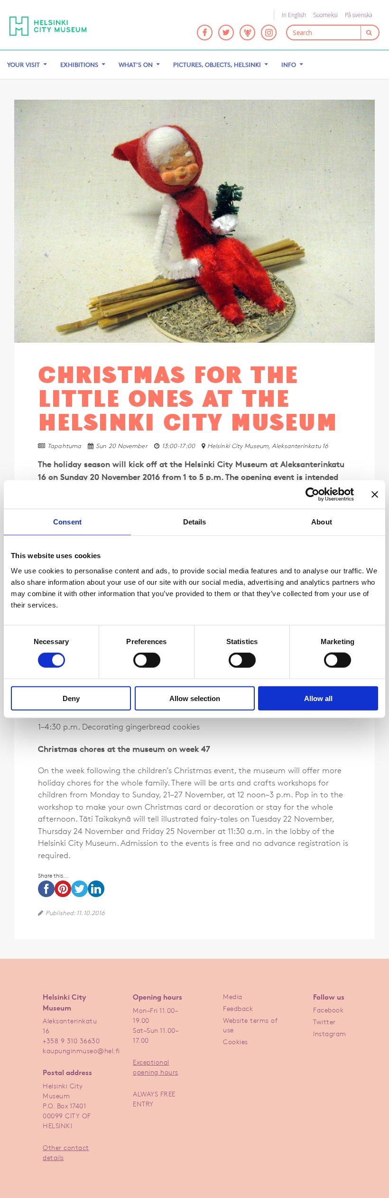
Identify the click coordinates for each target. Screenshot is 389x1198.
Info (288, 64)
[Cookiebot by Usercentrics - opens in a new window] (312, 494)
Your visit (23, 64)
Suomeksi (325, 15)
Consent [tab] (67, 522)
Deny (71, 698)
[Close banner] (374, 494)
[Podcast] (247, 32)
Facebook (328, 1010)
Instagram (329, 1034)
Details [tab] (194, 522)
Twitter (324, 1022)
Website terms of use (250, 1025)
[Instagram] (269, 32)
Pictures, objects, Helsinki (217, 64)
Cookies (235, 1042)
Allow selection (194, 698)
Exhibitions (79, 64)
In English (294, 15)
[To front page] (55, 26)
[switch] (146, 660)
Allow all (318, 698)
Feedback (238, 1008)
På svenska (358, 15)
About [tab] (321, 522)
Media (232, 996)
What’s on (136, 64)
